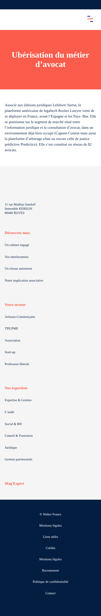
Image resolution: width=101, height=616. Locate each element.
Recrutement (50, 570)
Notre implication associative (24, 280)
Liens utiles (50, 537)
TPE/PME (11, 328)
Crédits (50, 548)
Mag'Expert (14, 484)
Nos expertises (16, 388)
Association (12, 340)
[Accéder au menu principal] (90, 19)
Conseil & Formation (19, 436)
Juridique (11, 448)
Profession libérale (17, 364)
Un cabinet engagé (17, 245)
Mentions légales (50, 526)
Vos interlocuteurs (16, 257)
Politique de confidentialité (50, 582)
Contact (50, 593)
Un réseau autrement (18, 269)
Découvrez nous (17, 233)
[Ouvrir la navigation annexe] (7, 4)
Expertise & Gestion (18, 400)
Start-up (10, 352)
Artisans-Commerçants (20, 317)
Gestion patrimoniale (18, 459)
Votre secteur (15, 305)
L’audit (9, 412)
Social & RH (13, 424)
